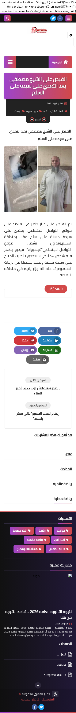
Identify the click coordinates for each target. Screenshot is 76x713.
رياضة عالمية (35, 539)
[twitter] (53, 18)
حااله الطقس (57, 549)
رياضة (42, 530)
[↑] (38, 685)
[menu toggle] (68, 18)
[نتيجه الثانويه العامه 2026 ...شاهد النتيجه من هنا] (38, 591)
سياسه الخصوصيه (55, 675)
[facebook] (60, 18)
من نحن (61, 664)
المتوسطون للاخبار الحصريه (38, 699)
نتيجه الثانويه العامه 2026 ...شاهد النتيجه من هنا (38, 614)
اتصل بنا (61, 654)
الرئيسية (57, 62)
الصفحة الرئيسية (54, 111)
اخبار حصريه (32, 111)
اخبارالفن (59, 539)
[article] (38, 386)
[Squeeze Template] (55, 694)
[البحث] (7, 18)
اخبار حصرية (20, 530)
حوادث (18, 111)
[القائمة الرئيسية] (10, 62)
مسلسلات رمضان (27, 549)
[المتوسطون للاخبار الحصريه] (38, 30)
